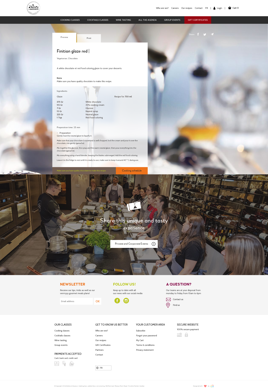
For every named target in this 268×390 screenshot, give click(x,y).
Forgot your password (146, 335)
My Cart (140, 340)
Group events (172, 20)
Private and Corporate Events (131, 243)
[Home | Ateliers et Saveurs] (34, 8)
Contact (199, 8)
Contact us (177, 299)
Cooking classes (70, 20)
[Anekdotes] (212, 386)
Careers (175, 8)
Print (89, 38)
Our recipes (100, 340)
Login (219, 8)
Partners (99, 350)
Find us (176, 305)
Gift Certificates (198, 20)
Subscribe (140, 330)
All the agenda (147, 20)
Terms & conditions (145, 345)
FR (206, 8)
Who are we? (101, 330)
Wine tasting (123, 20)
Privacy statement (145, 350)
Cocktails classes (97, 20)
